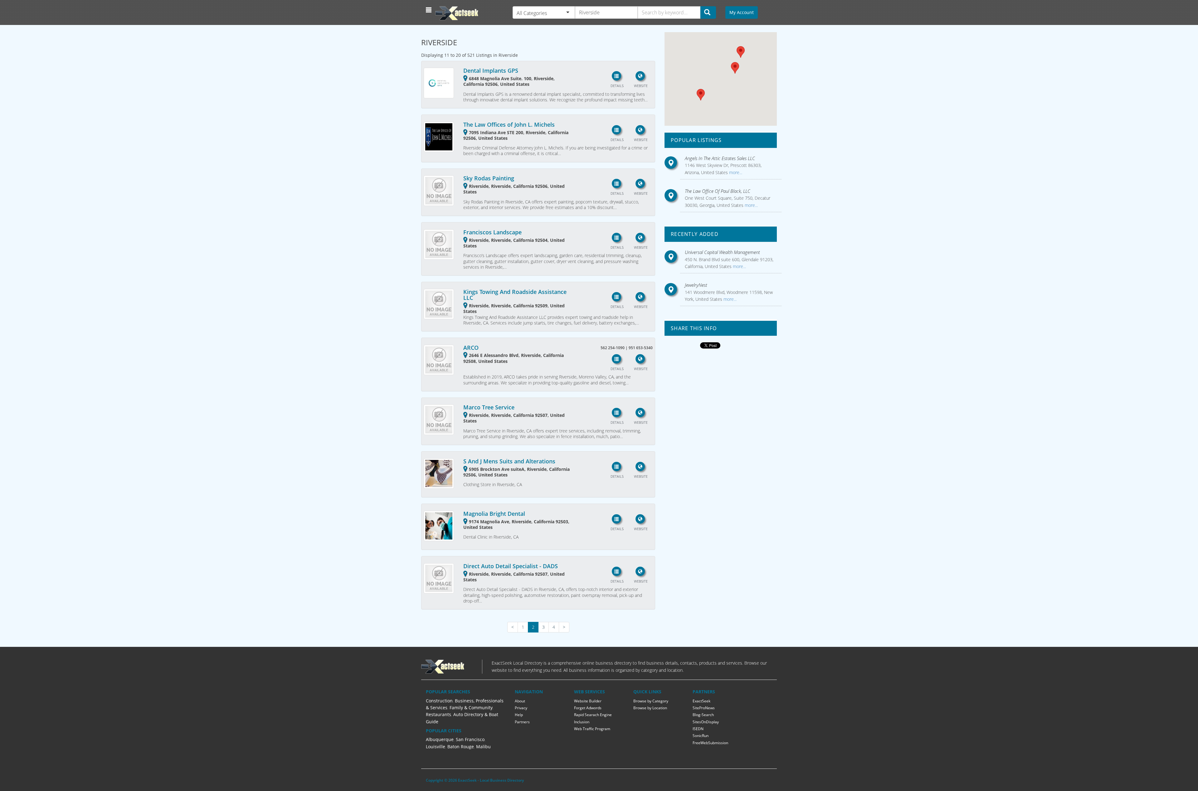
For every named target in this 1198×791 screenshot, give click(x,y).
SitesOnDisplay (706, 722)
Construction (439, 701)
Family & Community (471, 707)
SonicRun (701, 735)
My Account (741, 12)
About (520, 701)
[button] (429, 10)
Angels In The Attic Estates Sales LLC (720, 158)
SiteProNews (704, 707)
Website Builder (587, 701)
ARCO (471, 347)
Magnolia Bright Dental (494, 513)
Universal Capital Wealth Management (722, 252)
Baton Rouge (460, 746)
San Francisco (470, 739)
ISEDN (698, 728)
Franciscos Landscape (492, 232)
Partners (522, 722)
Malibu (483, 746)
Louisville (435, 746)
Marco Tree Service (488, 407)
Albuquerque (440, 739)
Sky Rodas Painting (488, 178)
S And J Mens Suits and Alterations (509, 461)
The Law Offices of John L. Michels (509, 124)
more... (735, 172)
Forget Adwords (587, 707)
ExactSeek (701, 701)
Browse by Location (650, 707)
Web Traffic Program (592, 728)
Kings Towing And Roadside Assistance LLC (515, 295)
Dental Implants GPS (490, 70)
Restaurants (438, 714)
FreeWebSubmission (710, 742)
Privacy (521, 707)
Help (519, 714)
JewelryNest (696, 285)
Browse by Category (650, 701)
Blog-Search (703, 714)
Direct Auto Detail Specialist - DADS (510, 566)
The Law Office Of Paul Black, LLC (717, 191)
